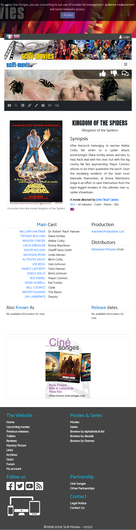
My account (13, 469)
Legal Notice (78, 503)
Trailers (11, 436)
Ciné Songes (78, 483)
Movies (74, 422)
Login (126, 37)
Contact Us (77, 508)
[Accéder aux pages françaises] (9, 37)
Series (74, 427)
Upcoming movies (18, 427)
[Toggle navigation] (126, 64)
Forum (10, 464)
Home (10, 422)
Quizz (10, 459)
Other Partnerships (82, 488)
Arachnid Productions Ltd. (107, 231)
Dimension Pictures (103, 249)
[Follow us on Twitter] (20, 488)
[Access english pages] (16, 37)
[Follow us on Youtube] (30, 488)
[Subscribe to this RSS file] (39, 488)
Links (9, 450)
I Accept (67, 15)
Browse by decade (82, 436)
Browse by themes (82, 441)
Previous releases (17, 431)
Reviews (11, 441)
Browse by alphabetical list (87, 431)
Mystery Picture (16, 445)
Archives (11, 455)
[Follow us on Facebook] (10, 488)
